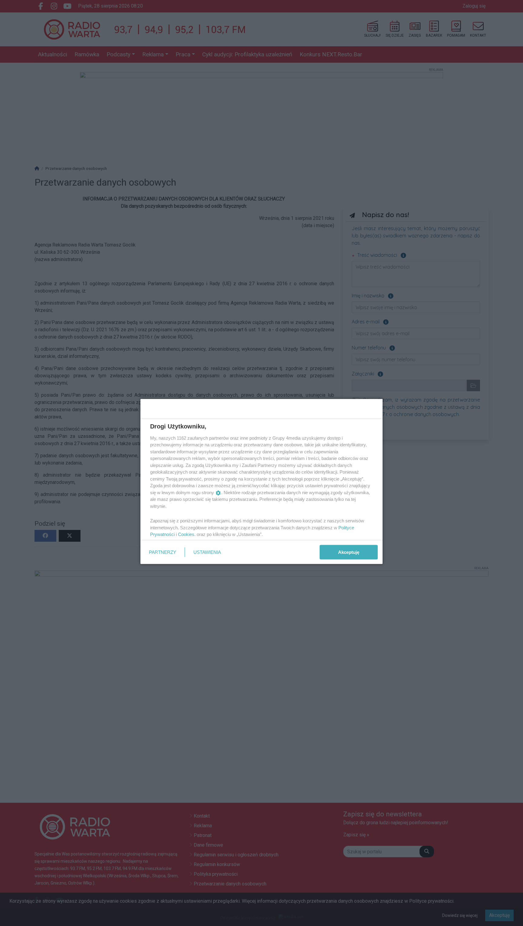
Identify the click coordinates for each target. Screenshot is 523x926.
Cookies (186, 534)
